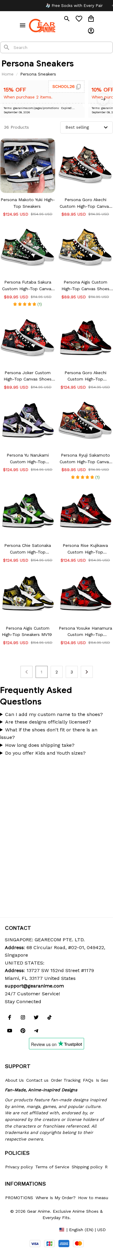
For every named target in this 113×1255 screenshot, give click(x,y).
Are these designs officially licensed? (48, 722)
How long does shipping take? (39, 745)
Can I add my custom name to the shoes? (54, 714)
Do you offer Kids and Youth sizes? (45, 753)
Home (8, 74)
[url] (34, 986)
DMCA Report (18, 1229)
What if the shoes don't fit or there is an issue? (48, 733)
